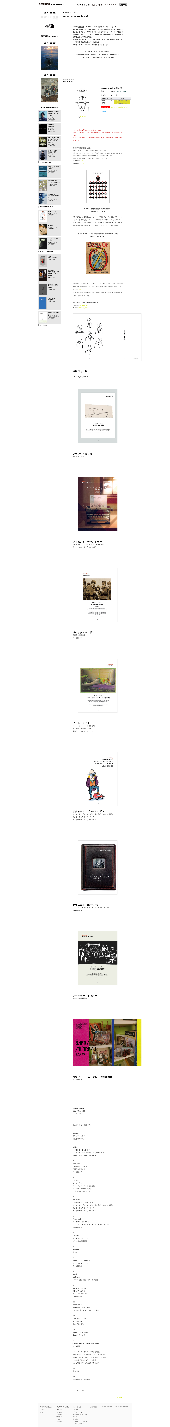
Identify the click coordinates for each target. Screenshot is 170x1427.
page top (119, 1397)
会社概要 (75, 1410)
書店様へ (75, 1417)
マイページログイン (79, 1424)
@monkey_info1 (83, 307)
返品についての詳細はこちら (120, 107)
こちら (82, 160)
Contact (93, 1407)
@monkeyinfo (84, 305)
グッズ (58, 1419)
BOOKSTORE (72, 12)
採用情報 (75, 1419)
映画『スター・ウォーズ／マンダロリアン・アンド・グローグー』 (53, 139)
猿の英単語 (51, 225)
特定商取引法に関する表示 (81, 1414)
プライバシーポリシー (79, 1412)
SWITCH (58, 1410)
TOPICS (42, 1410)
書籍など (59, 1417)
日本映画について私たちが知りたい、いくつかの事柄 (53, 113)
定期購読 (59, 1421)
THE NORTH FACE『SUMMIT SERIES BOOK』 (53, 286)
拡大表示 (83, 116)
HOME (65, 12)
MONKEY (59, 1414)
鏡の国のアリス (52, 211)
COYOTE (59, 1412)
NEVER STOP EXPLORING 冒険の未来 (54, 195)
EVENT (42, 1412)
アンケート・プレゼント (80, 1421)
